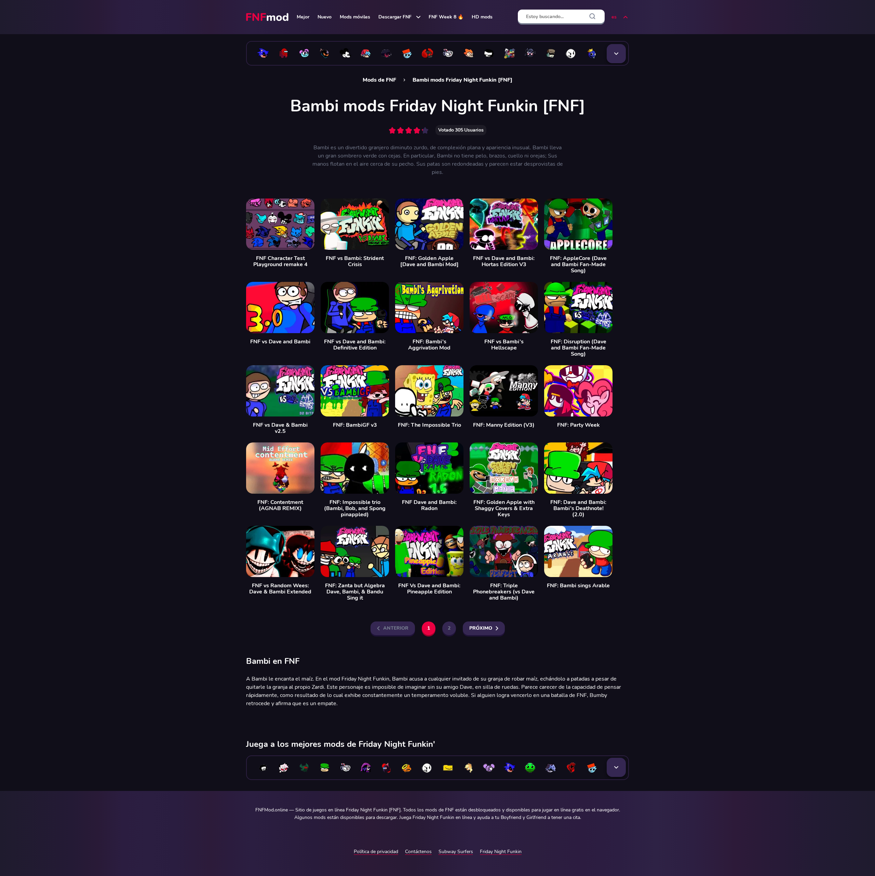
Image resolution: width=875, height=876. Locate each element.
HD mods (482, 17)
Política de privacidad (376, 851)
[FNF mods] (268, 17)
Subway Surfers (456, 851)
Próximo (480, 628)
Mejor (303, 17)
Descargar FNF (395, 17)
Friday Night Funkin (501, 851)
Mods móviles (355, 17)
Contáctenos (418, 851)
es (614, 17)
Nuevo (325, 17)
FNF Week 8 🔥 (446, 17)
